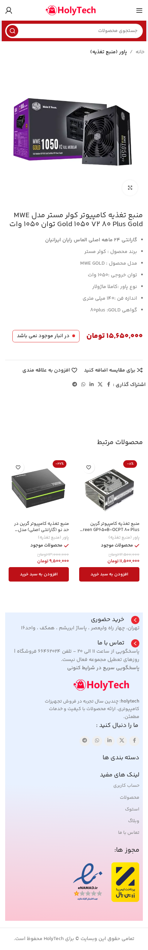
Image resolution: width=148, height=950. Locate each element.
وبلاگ (133, 821)
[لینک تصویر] (105, 685)
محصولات (129, 798)
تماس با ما (128, 833)
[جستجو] (12, 31)
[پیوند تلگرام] (74, 385)
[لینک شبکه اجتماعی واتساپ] (83, 385)
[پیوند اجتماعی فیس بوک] (109, 385)
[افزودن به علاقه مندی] (89, 467)
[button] (109, 574)
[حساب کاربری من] (8, 10)
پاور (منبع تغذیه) (108, 52)
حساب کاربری (126, 785)
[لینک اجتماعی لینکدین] (91, 385)
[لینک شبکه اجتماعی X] (100, 385)
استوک (132, 809)
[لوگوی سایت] (74, 10)
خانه (140, 52)
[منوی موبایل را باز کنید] (139, 10)
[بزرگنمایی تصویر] (130, 188)
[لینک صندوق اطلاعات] (115, 620)
